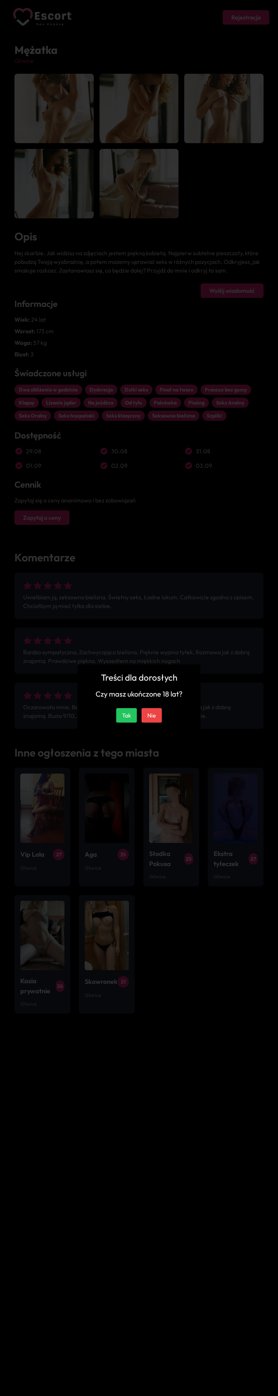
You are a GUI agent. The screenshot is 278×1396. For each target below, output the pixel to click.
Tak (126, 715)
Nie (151, 715)
